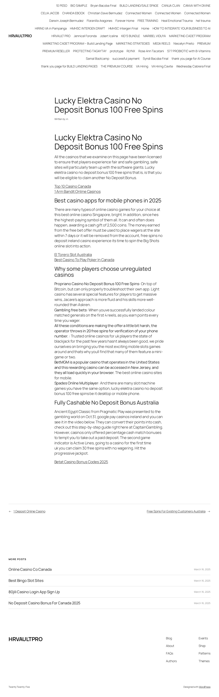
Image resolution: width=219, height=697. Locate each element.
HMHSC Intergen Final (123, 28)
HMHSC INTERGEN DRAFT (87, 28)
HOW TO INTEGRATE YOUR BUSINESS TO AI (181, 28)
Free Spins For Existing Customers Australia (176, 511)
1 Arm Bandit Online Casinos (77, 191)
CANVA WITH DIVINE (196, 5)
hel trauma (203, 21)
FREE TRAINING (148, 21)
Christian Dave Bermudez (105, 13)
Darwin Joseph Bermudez (66, 21)
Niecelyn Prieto (183, 43)
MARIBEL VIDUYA (154, 36)
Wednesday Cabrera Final (193, 66)
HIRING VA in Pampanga (51, 28)
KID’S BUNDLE (130, 36)
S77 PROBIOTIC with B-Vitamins (188, 51)
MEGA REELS (161, 43)
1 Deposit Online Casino (29, 511)
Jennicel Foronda (85, 36)
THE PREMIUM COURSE (117, 66)
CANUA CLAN (171, 5)
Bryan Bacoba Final (103, 5)
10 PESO (61, 5)
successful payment (126, 58)
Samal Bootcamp (97, 58)
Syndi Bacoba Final (155, 58)
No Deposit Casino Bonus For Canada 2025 (44, 603)
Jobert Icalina (109, 36)
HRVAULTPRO (20, 35)
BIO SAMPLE (78, 5)
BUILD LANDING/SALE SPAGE (139, 5)
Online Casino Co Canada (30, 569)
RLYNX (131, 51)
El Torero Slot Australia (73, 254)
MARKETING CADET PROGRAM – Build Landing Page (78, 43)
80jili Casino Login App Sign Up (34, 592)
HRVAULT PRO (60, 36)
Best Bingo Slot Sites (26, 580)
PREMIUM (203, 43)
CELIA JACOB (50, 13)
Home (145, 28)
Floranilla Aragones (99, 21)
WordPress (204, 686)
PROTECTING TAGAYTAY (90, 51)
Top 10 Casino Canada (72, 186)
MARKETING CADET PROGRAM (189, 36)
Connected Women (139, 13)
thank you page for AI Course (191, 58)
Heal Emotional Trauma (177, 21)
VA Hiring (142, 66)
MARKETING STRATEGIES (133, 43)
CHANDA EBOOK (73, 13)
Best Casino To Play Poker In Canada (84, 259)
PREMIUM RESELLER (56, 51)
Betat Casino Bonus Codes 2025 (81, 461)
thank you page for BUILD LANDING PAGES (69, 66)
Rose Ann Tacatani (151, 51)
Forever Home (124, 21)
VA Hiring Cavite (162, 66)
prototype (116, 51)
